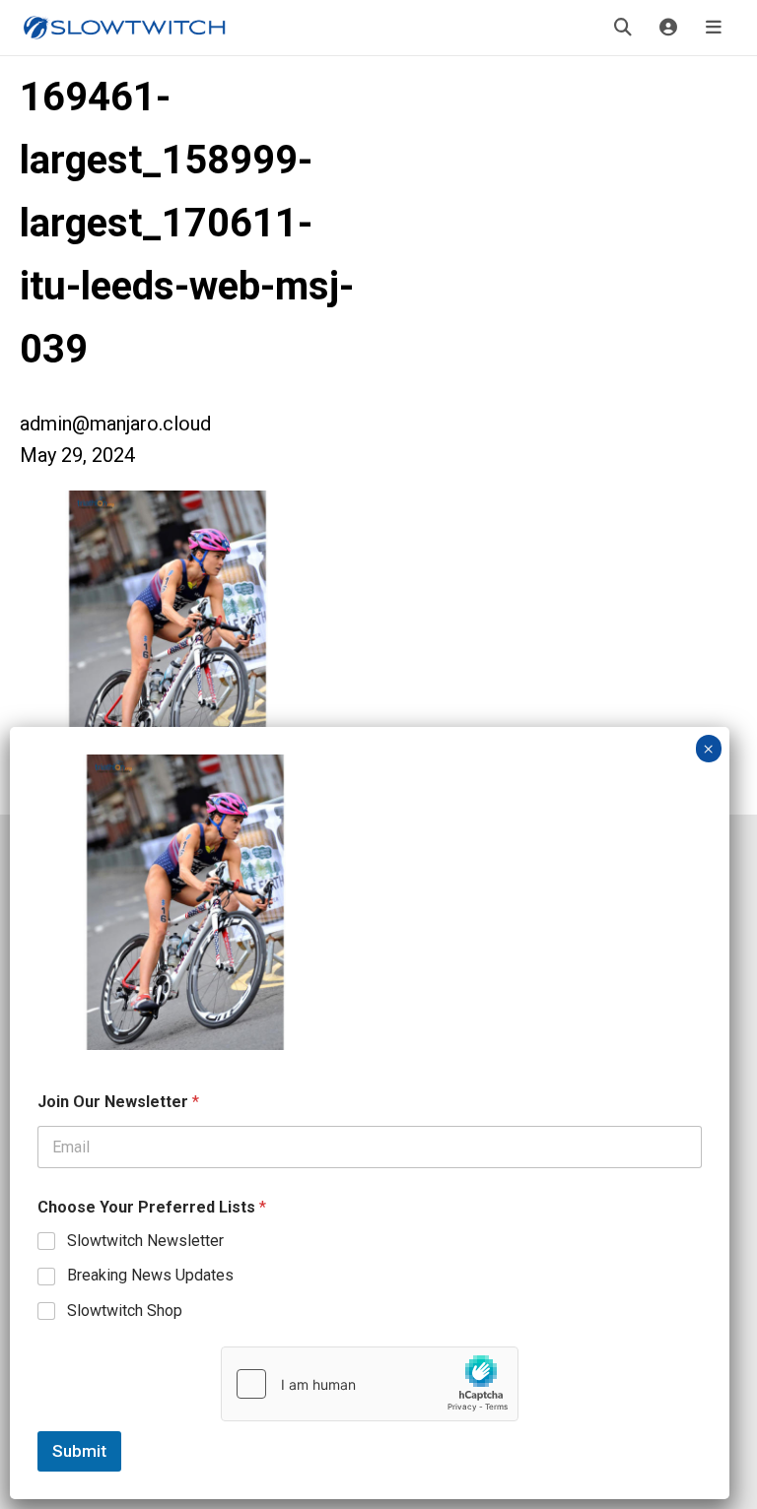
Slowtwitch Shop (124, 1310)
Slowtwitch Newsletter (145, 1240)
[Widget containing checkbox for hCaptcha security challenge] (369, 1383)
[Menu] (713, 27)
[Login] (668, 27)
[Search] (623, 27)
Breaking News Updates (150, 1275)
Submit (79, 1451)
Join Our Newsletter (118, 1101)
